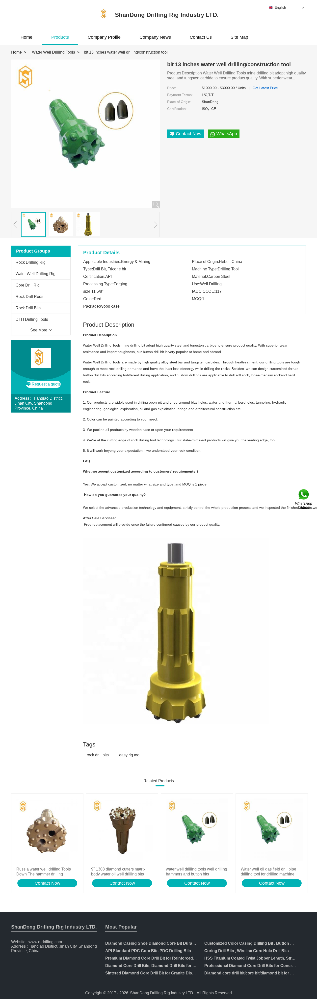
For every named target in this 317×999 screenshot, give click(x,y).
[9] (122, 830)
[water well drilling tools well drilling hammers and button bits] (197, 830)
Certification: (177, 109)
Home (26, 37)
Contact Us (201, 37)
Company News (155, 37)
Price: (171, 88)
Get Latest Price (265, 88)
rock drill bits (98, 755)
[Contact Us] (304, 499)
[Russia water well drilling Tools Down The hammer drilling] (47, 830)
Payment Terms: (180, 95)
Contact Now (47, 883)
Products (60, 37)
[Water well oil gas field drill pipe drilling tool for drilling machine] (272, 830)
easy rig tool (129, 755)
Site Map (239, 37)
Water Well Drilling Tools (53, 52)
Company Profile (104, 37)
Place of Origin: (179, 102)
